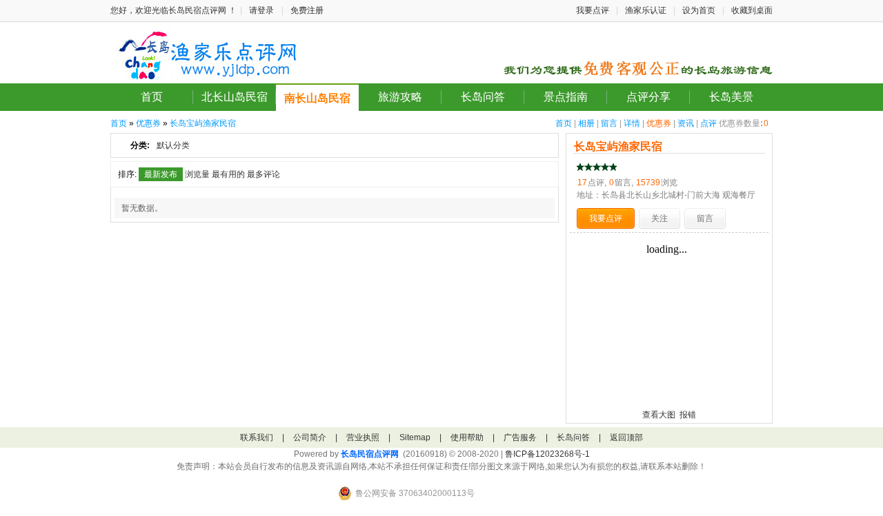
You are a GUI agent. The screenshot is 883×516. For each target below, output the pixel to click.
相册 (586, 123)
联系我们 (256, 437)
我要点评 (592, 10)
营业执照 (362, 437)
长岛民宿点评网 (370, 454)
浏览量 (197, 174)
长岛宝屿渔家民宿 (203, 123)
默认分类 (173, 145)
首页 (152, 97)
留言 (609, 123)
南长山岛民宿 (317, 98)
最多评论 (263, 174)
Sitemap (414, 437)
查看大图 (658, 415)
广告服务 (520, 437)
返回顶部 (626, 437)
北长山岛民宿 (234, 97)
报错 (687, 415)
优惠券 (658, 123)
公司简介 (309, 437)
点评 (708, 123)
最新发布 (160, 174)
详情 (632, 123)
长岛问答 (483, 97)
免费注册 (307, 10)
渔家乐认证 (645, 10)
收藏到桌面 (752, 10)
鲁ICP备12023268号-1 (547, 454)
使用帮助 (467, 437)
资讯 (685, 123)
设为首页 (698, 10)
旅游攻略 (400, 97)
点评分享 (648, 97)
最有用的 (228, 174)
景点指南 (566, 97)
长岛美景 (731, 97)
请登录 (261, 10)
